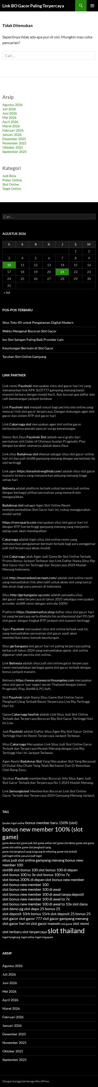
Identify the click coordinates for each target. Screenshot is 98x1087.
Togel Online (11, 189)
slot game (66, 923)
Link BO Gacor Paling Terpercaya (33, 5)
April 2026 (10, 122)
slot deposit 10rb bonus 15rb (26, 913)
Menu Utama (92, 5)
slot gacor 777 (30, 918)
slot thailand (66, 930)
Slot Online (10, 184)
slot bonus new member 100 (25, 884)
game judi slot (29, 843)
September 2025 (14, 152)
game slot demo (66, 843)
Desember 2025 (14, 139)
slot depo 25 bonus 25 (42, 908)
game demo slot (11, 843)
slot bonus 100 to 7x (53, 874)
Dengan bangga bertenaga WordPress (25, 1081)
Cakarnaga (10, 539)
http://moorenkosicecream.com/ (33, 578)
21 (62, 272)
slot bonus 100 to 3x (19, 874)
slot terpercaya (34, 931)
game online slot (47, 843)
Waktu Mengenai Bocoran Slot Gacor (29, 331)
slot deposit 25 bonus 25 (70, 913)
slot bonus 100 (26, 870)
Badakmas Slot (31, 761)
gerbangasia (19, 646)
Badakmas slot (27, 454)
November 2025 (14, 143)
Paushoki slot (19, 407)
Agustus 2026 (12, 105)
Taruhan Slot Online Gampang (24, 357)
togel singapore (44, 937)
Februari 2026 (13, 130)
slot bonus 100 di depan (58, 870)
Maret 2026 (11, 126)
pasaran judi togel (31, 855)
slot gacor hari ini (16, 923)
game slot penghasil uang (36, 847)
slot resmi (81, 923)
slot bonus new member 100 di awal (31, 889)
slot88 (7, 870)
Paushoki (25, 386)
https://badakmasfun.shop (35, 612)
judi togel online (11, 855)
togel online (27, 937)
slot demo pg (12, 908)
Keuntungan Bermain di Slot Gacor (28, 348)
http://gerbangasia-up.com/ (30, 595)
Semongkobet (19, 791)
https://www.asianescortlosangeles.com (45, 680)
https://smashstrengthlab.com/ (39, 471)
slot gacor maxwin (45, 923)
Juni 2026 (9, 113)
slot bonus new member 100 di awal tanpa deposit (43, 894)
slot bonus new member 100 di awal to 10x (37, 904)
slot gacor (10, 918)
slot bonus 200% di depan (23, 879)
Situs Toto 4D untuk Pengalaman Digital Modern (38, 322)
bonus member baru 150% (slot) (51, 822)
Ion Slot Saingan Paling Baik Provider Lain (33, 340)
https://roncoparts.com (19, 522)
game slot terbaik (67, 851)
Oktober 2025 (12, 147)
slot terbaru (12, 931)
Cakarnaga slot (20, 424)
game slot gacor (85, 843)
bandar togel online (13, 823)
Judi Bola (9, 176)
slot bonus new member (64, 879)
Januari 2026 (12, 134)
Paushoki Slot (36, 437)
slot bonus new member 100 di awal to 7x (36, 899)
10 (9, 265)
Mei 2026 (9, 117)
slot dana (80, 904)
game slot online (11, 847)
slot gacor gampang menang (65, 918)
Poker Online (12, 180)
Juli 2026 (9, 109)
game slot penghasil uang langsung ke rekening (29, 851)
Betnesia (8, 488)
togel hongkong (11, 937)
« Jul (7, 292)
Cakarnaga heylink (25, 714)
